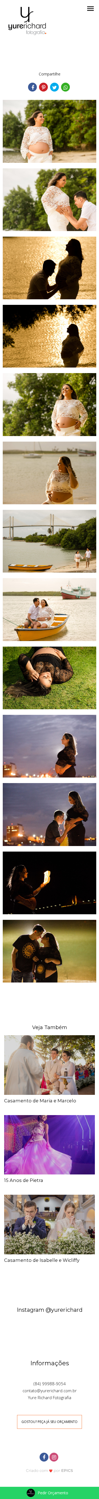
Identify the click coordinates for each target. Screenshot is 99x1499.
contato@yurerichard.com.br (50, 1390)
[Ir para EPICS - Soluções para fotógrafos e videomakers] (49, 1470)
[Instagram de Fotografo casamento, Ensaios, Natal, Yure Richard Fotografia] (54, 1456)
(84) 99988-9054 (50, 1383)
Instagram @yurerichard (49, 1309)
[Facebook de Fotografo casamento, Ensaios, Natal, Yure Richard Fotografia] (45, 1456)
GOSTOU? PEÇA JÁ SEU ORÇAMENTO (49, 1421)
